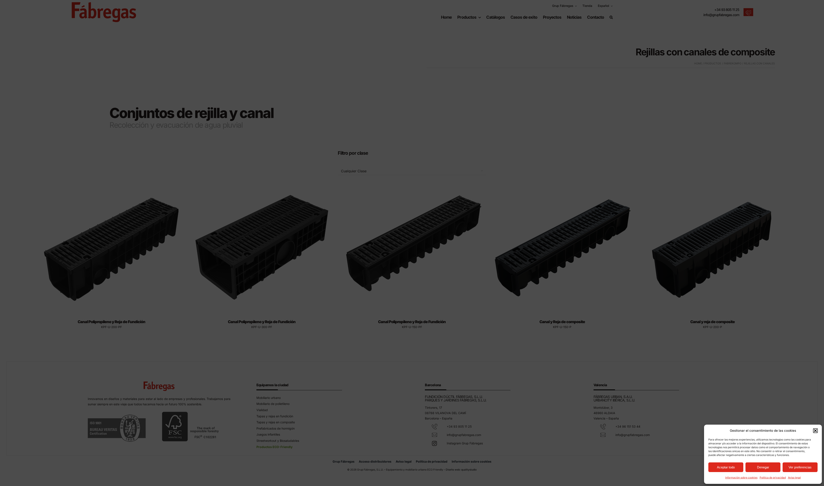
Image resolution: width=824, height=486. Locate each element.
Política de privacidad (773, 477)
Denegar (763, 467)
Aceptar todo (726, 467)
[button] (815, 430)
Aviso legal (794, 477)
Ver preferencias (800, 467)
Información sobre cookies (741, 477)
